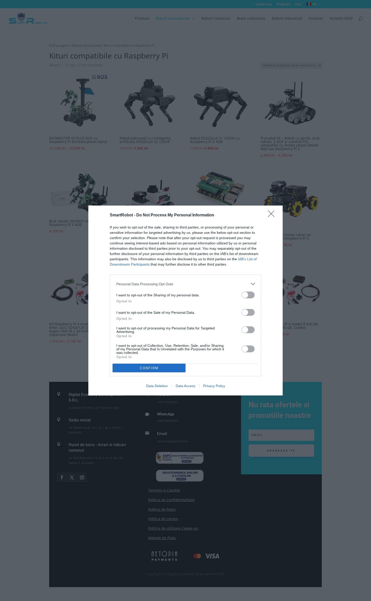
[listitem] (185, 284)
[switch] (248, 295)
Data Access (185, 386)
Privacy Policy (214, 386)
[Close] (273, 215)
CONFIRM (149, 368)
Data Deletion (157, 386)
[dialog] (185, 300)
